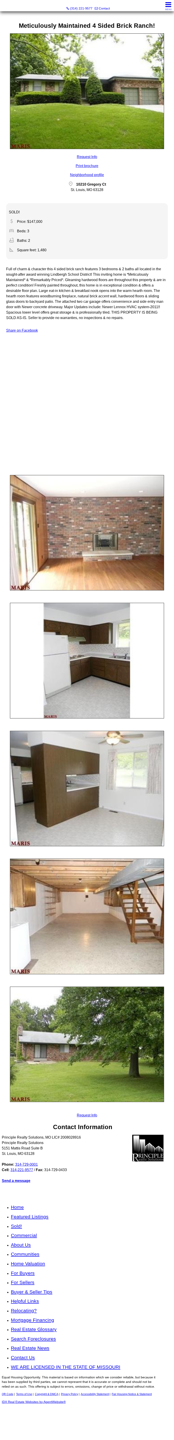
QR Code (7, 1394)
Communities (25, 1254)
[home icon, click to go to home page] (5, 5)
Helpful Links (25, 1301)
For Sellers (22, 1282)
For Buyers (23, 1273)
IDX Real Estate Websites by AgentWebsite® (34, 1402)
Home (17, 1207)
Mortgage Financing (32, 1320)
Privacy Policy (69, 1394)
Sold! (16, 1226)
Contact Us (23, 1357)
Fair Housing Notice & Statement (132, 1394)
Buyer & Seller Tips (31, 1291)
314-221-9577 (21, 1170)
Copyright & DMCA (46, 1394)
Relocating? (24, 1310)
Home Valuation (28, 1263)
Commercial (24, 1235)
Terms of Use (24, 1394)
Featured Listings (29, 1216)
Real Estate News (30, 1348)
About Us (21, 1244)
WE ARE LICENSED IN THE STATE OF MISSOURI (65, 1367)
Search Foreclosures (33, 1338)
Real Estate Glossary (34, 1329)
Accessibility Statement (95, 1394)
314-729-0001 (26, 1164)
